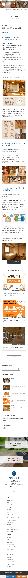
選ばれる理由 (10, 500)
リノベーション (10, 544)
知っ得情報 (16, 317)
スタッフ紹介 (10, 559)
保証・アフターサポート (12, 529)
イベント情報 (10, 514)
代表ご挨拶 (9, 504)
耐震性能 (9, 524)
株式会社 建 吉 (14, 478)
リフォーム (9, 539)
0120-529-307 (15, 487)
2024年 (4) (4, 428)
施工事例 (9, 509)
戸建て (4, 25)
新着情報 (9, 557)
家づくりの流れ (10, 549)
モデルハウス (10, 531)
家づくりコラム (10, 554)
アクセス (9, 507)
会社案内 (9, 502)
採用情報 (9, 566)
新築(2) (4, 420)
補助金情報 (22, 290)
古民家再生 (9, 542)
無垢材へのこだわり (11, 520)
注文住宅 (9, 537)
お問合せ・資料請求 (10, 576)
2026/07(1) (4, 427)
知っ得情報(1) (5, 418)
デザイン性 (9, 527)
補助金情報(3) (20, 418)
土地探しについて (11, 546)
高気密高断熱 (10, 522)
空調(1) (10, 418)
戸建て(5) (14, 418)
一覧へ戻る (14, 356)
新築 (17, 290)
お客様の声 (9, 512)
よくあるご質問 (10, 561)
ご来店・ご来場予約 (21, 576)
